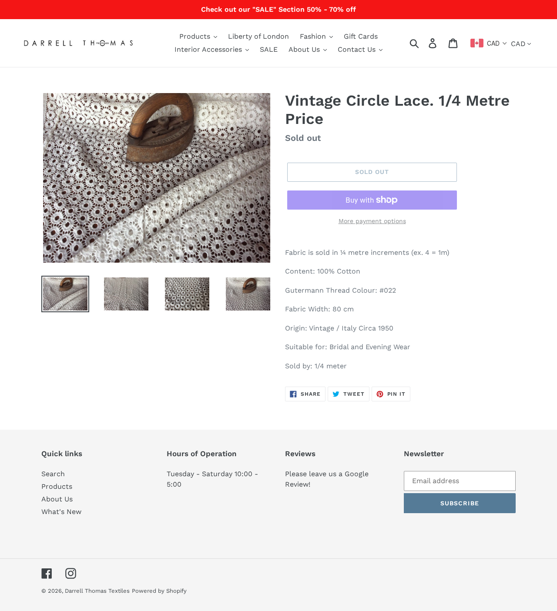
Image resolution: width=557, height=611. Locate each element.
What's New (61, 511)
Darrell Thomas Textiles (97, 591)
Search (53, 474)
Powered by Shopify (159, 591)
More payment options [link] (372, 220)
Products (56, 486)
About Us (57, 499)
